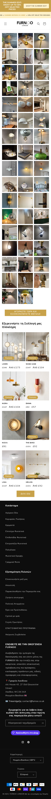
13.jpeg (25, 248)
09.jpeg (41, 264)
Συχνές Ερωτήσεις (13, 622)
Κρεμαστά (10, 525)
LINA (4, 482)
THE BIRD (30, 443)
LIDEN (5, 364)
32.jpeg (9, 152)
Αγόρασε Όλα (11, 513)
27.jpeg (41, 168)
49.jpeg (25, 56)
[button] (5, 24)
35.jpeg (9, 136)
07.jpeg (25, 280)
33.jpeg (41, 136)
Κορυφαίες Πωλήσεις (15, 519)
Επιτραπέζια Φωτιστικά (16, 543)
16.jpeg (25, 232)
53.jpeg (9, 40)
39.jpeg (41, 104)
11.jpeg (9, 264)
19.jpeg (25, 216)
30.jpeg (41, 152)
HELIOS (29, 482)
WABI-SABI (31, 364)
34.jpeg (25, 136)
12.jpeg (41, 248)
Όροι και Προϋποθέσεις (16, 610)
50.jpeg (9, 56)
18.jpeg (41, 216)
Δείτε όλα (25, 493)
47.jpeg (9, 73)
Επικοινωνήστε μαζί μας (16, 579)
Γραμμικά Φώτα (12, 562)
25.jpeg (25, 184)
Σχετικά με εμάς (12, 616)
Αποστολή (10, 585)
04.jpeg (25, 296)
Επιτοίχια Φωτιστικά (14, 531)
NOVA (4, 443)
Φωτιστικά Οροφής (14, 556)
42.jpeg (41, 88)
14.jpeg (9, 248)
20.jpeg (9, 216)
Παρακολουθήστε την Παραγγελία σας (23, 591)
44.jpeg (9, 88)
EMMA (28, 403)
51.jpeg (41, 40)
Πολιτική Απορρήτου (14, 604)
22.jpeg (25, 200)
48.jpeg (41, 56)
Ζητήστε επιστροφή (14, 597)
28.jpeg (25, 168)
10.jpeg (25, 264)
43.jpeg (25, 88)
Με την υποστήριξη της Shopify (36, 794)
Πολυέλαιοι (10, 550)
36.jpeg (41, 121)
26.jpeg (9, 184)
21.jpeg (41, 200)
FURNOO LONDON (17, 794)
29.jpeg (9, 168)
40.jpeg (25, 104)
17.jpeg (9, 232)
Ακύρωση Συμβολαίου (15, 634)
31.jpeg (25, 152)
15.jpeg (41, 232)
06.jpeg (41, 280)
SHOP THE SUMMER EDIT (36, 6)
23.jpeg (9, 200)
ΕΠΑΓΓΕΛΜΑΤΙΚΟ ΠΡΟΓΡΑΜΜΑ (20, 628)
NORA (4, 403)
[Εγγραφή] (42, 723)
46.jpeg (25, 72)
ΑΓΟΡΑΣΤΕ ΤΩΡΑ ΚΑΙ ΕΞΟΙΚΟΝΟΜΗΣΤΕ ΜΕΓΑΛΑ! (25, 312)
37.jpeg (25, 121)
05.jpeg (9, 296)
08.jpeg (9, 280)
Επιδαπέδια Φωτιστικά (15, 537)
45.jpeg (41, 73)
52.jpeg (25, 40)
